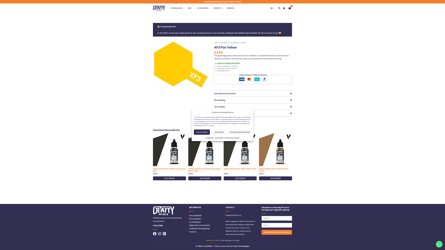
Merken (230, 8)
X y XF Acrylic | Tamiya (237, 43)
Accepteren (202, 132)
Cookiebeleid (210, 138)
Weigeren (219, 132)
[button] (183, 8)
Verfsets (217, 8)
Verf (190, 8)
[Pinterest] (164, 233)
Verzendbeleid (195, 215)
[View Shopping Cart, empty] (289, 8)
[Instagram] (159, 233)
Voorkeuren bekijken (239, 132)
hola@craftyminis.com (233, 215)
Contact (192, 231)
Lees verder (169, 178)
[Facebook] (154, 233)
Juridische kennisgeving (231, 138)
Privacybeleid (219, 138)
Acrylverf (223, 43)
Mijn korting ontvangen (277, 232)
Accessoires (202, 8)
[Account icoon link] (284, 8)
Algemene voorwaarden (199, 225)
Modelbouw (176, 8)
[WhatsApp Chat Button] (439, 244)
